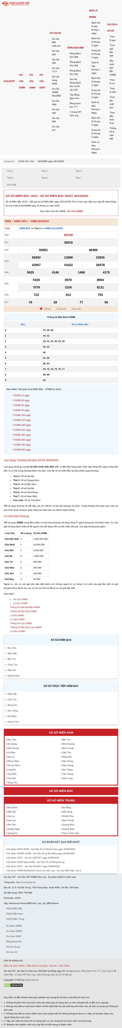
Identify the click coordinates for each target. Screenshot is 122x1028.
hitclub (57, 991)
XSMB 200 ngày (22, 430)
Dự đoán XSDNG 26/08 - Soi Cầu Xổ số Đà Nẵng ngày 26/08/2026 (41, 853)
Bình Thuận (68, 748)
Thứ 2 (10, 171)
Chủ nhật (11, 184)
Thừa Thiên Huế (70, 833)
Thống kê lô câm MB (113, 133)
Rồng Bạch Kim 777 (91, 971)
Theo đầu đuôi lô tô (112, 117)
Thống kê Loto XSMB (21, 623)
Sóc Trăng (13, 710)
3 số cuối (76, 309)
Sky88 (32, 991)
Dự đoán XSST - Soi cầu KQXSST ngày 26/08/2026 (33, 857)
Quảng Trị (12, 833)
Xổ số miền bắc (61, 791)
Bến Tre (12, 659)
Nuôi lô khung (93, 13)
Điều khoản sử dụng (37, 965)
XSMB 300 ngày (22, 434)
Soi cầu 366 (55, 61)
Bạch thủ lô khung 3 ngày (96, 81)
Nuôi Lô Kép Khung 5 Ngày (96, 147)
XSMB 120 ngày (22, 420)
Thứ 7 (79, 178)
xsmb (8, 221)
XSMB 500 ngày (22, 449)
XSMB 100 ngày (22, 415)
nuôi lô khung (43, 974)
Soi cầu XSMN (32, 81)
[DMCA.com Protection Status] (13, 986)
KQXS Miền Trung (15, 919)
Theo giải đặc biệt (112, 50)
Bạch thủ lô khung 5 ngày (96, 121)
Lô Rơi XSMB (17, 615)
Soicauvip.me (32, 980)
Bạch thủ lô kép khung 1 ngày (96, 28)
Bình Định (12, 807)
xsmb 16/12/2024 (39, 221)
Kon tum (11, 820)
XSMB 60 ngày (22, 405)
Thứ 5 (10, 178)
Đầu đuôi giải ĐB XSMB (113, 67)
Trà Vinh (11, 778)
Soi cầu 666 (55, 53)
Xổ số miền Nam (61, 732)
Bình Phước (13, 748)
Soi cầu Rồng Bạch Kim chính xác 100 (75, 84)
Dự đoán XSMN (14, 931)
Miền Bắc (25, 228)
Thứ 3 (44, 171)
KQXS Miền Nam (14, 913)
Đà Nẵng (12, 716)
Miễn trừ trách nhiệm (14, 965)
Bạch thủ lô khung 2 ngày (96, 42)
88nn (22, 991)
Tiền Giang (67, 774)
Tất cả (47, 309)
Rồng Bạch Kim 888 (75, 55)
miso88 (49, 991)
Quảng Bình (68, 824)
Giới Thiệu (64, 965)
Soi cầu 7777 (55, 70)
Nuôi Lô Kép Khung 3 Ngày (96, 107)
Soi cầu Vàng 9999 (55, 80)
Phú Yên (11, 824)
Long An (11, 769)
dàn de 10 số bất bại (61, 974)
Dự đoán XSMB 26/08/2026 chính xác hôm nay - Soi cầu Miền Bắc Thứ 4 (44, 870)
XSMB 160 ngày (22, 425)
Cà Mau (11, 752)
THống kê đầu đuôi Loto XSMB (25, 627)
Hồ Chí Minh (13, 765)
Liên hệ (53, 965)
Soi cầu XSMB (22, 81)
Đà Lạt (10, 756)
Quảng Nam (14, 675)
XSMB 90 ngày (22, 410)
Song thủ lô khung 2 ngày (96, 54)
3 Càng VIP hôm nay (75, 114)
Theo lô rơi (112, 82)
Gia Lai (11, 816)
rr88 (37, 991)
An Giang (12, 744)
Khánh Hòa (13, 721)
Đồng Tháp (13, 761)
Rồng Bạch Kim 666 (75, 64)
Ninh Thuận (68, 820)
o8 (26, 991)
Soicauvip (9, 81)
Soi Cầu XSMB (75, 211)
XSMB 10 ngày (22, 395)
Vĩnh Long (67, 778)
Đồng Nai (12, 705)
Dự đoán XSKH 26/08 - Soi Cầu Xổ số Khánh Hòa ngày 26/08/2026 (41, 849)
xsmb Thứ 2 (21, 221)
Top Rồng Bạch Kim (74, 96)
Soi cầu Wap (55, 103)
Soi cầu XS (55, 33)
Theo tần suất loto (112, 102)
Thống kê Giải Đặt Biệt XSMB (25, 607)
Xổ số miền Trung (61, 800)
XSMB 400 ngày (22, 444)
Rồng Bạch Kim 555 (75, 72)
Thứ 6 (44, 178)
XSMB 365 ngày (22, 439)
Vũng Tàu (12, 664)
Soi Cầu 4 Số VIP (112, 27)
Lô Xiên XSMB (17, 619)
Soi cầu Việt (55, 111)
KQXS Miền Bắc (14, 908)
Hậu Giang (67, 761)
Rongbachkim (73, 971)
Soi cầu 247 (55, 128)
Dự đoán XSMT (14, 936)
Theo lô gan (113, 38)
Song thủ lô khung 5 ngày (96, 133)
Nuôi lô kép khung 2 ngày (96, 67)
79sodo (15, 991)
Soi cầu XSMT (42, 81)
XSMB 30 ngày (22, 400)
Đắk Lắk (12, 670)
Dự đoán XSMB (14, 925)
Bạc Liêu (12, 648)
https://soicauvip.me (26, 882)
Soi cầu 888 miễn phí (56, 42)
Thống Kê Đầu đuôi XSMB (23, 611)
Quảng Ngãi (13, 829)
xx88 (42, 991)
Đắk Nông (67, 811)
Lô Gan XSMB (20, 603)
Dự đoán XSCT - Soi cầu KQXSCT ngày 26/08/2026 (33, 866)
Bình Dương (68, 744)
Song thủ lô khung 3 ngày (96, 93)
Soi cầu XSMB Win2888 (56, 92)
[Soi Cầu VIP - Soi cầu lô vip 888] (16, 3)
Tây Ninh (12, 774)
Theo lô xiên (113, 90)
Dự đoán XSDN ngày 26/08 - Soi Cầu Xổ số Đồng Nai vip (36, 862)
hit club (7, 991)
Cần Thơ (12, 699)
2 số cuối (61, 309)
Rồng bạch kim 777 (75, 105)
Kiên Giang (67, 765)
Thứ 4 (79, 171)
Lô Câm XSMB (17, 631)
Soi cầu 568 (55, 120)
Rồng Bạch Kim (75, 47)
